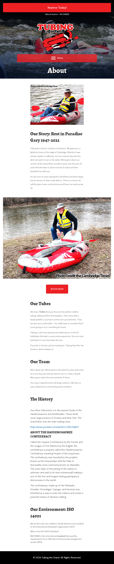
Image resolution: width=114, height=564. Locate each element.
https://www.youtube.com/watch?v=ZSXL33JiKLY (54, 427)
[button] (57, 7)
